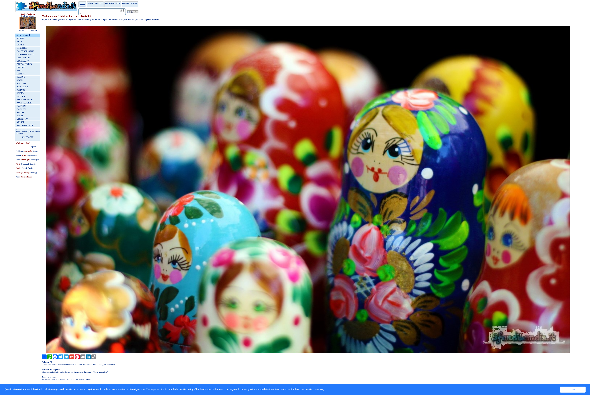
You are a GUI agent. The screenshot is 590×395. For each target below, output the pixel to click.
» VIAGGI (20, 122)
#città (18, 164)
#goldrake (20, 151)
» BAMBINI (20, 45)
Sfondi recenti (95, 3)
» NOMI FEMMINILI (24, 100)
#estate (18, 155)
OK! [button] (573, 389)
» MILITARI (21, 83)
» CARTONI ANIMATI (25, 54)
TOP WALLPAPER (112, 3)
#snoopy (33, 172)
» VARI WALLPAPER (24, 125)
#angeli (24, 168)
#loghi (18, 160)
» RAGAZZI (21, 109)
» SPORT (19, 116)
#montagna (25, 160)
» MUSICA (20, 93)
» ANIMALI (20, 38)
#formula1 (25, 164)
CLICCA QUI (27, 137)
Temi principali (130, 3)
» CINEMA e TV (22, 61)
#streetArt (28, 151)
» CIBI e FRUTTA (23, 58)
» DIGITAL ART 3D (24, 64)
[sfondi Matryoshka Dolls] (308, 352)
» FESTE (19, 71)
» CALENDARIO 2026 (25, 51)
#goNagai (35, 160)
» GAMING (20, 77)
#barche (33, 164)
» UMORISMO (22, 119)
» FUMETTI (21, 74)
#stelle (30, 168)
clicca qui (88, 379)
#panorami (32, 155)
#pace (33, 147)
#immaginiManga (23, 172)
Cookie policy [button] (319, 389)
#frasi (18, 177)
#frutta (25, 155)
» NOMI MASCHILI (24, 103)
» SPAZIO (20, 112)
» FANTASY (21, 67)
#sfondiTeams (26, 177)
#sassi (35, 151)
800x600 (21, 30)
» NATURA (20, 96)
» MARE (19, 80)
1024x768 (34, 30)
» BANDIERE (21, 48)
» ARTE (19, 42)
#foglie (18, 168)
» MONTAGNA (22, 87)
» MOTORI (20, 90)
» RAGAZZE (21, 106)
